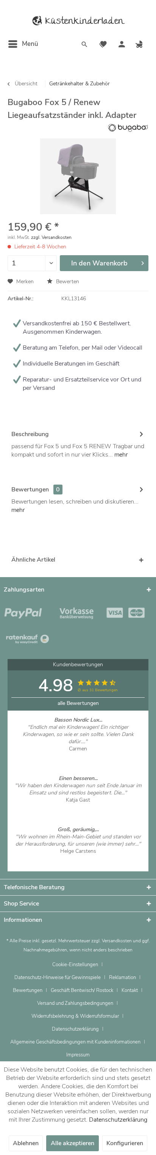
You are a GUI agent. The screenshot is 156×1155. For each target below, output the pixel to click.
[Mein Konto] (121, 45)
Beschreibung (30, 434)
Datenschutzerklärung (75, 1029)
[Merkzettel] (103, 45)
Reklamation (122, 977)
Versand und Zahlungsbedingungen (75, 1003)
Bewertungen (30, 489)
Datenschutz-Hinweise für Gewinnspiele (57, 977)
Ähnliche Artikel (33, 560)
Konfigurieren (124, 1143)
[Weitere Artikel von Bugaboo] (128, 128)
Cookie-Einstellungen (75, 964)
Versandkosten (117, 941)
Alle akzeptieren (72, 1143)
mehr (120, 454)
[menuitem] (23, 44)
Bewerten (67, 281)
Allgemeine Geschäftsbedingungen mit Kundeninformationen (75, 1042)
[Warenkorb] (140, 45)
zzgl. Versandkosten (51, 237)
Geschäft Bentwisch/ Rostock (82, 990)
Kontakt (130, 990)
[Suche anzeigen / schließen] (84, 45)
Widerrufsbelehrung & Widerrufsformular (75, 1016)
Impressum (78, 1054)
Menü (30, 43)
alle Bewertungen (78, 703)
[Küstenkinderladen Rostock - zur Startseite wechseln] (78, 21)
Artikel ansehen (78, 756)
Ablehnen (26, 1143)
